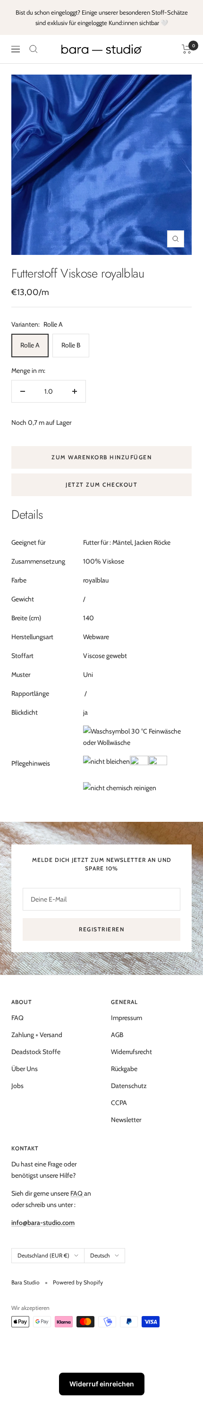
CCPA (119, 1102)
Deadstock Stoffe (35, 1051)
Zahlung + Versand (36, 1034)
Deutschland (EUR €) (43, 1255)
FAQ (17, 1017)
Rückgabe (124, 1068)
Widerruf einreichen (101, 1384)
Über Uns (24, 1068)
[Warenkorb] (187, 49)
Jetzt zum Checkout (101, 484)
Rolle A (30, 345)
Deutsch (100, 1255)
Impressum (126, 1017)
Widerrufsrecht (131, 1051)
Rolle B (70, 345)
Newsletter (126, 1119)
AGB (117, 1034)
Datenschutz (129, 1085)
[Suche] (33, 49)
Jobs (17, 1085)
